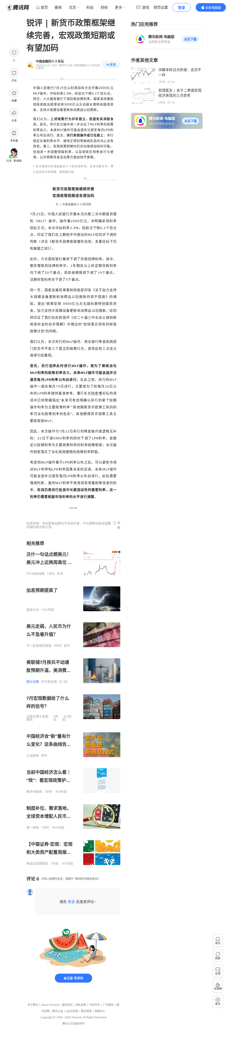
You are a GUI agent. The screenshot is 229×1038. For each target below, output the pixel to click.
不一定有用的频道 (38, 645)
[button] (190, 39)
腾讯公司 (67, 1023)
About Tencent (50, 1005)
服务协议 (67, 1005)
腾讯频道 (86, 1011)
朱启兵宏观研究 (37, 863)
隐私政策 (81, 1005)
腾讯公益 (57, 1011)
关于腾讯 (33, 1005)
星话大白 (32, 609)
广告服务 (108, 1005)
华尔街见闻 (49, 681)
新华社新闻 (34, 791)
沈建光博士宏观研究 (37, 718)
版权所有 (79, 1023)
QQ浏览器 (72, 1011)
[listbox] (73, 703)
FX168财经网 (35, 573)
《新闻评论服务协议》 (86, 879)
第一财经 (32, 827)
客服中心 (100, 1011)
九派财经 (32, 755)
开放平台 (94, 1005)
